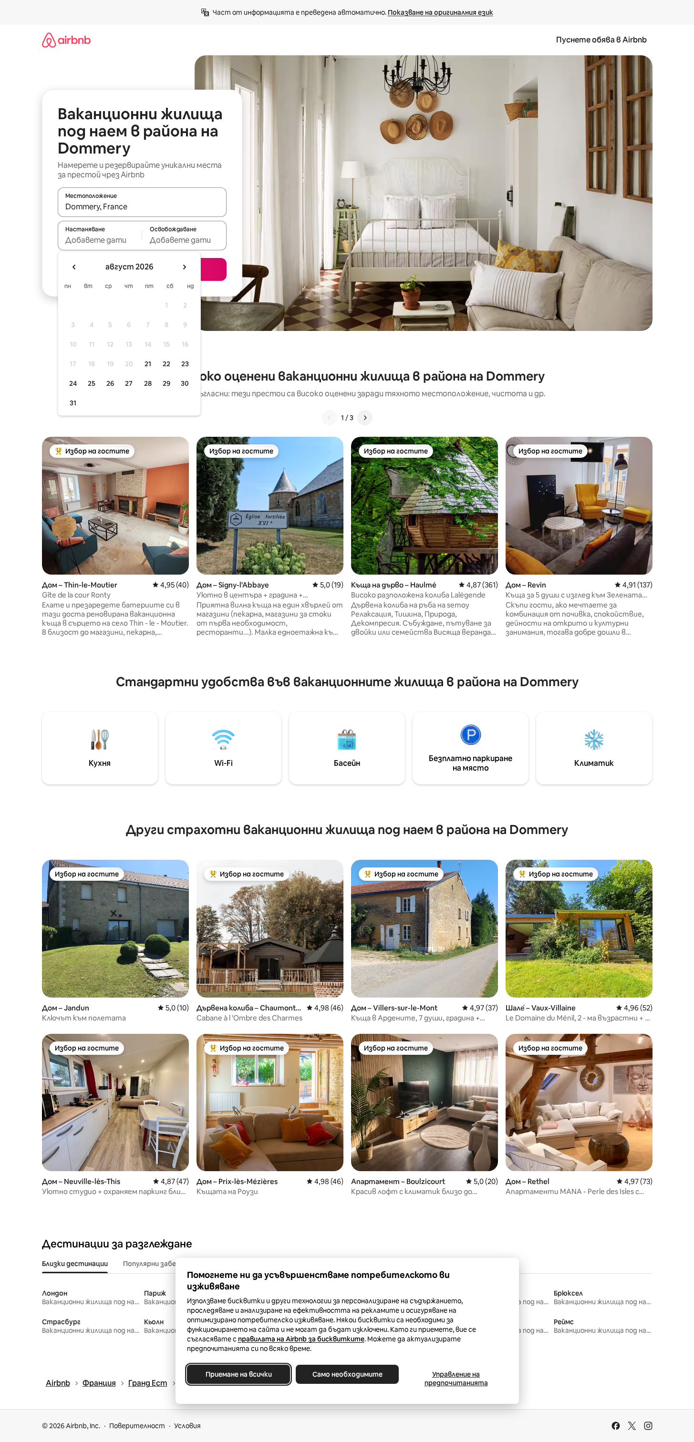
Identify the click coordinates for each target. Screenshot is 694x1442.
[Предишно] (329, 417)
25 (91, 383)
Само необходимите (347, 1374)
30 (185, 383)
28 (148, 383)
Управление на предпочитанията (455, 1378)
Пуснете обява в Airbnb (601, 40)
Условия (187, 1425)
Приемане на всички (238, 1374)
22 (166, 364)
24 (73, 383)
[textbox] (100, 240)
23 (185, 364)
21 (148, 364)
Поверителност (137, 1425)
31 (73, 403)
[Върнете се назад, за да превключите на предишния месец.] (74, 267)
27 (129, 383)
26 (110, 383)
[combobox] (142, 206)
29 (166, 383)
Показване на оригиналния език (440, 12)
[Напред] (365, 417)
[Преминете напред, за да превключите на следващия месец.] (184, 267)
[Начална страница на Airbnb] (66, 40)
